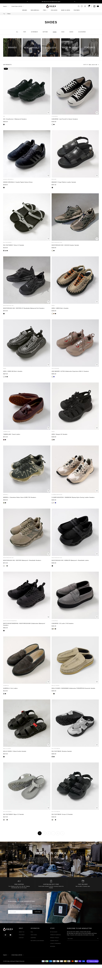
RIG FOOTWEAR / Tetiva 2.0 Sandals (13, 245)
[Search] (78, 6)
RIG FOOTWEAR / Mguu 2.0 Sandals (13, 814)
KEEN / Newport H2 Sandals (59, 434)
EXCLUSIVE (54, 10)
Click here (51, 865)
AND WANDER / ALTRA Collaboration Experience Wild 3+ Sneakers (70, 371)
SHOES (54, 31)
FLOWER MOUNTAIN (57, 494)
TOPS (24, 31)
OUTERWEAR (34, 31)
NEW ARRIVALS (35, 10)
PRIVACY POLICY (54, 937)
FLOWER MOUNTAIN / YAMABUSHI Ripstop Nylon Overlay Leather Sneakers (73, 497)
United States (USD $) (16, 6)
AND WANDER (55, 368)
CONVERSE (55, 116)
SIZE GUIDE (34, 934)
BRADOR (54, 179)
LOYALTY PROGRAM (55, 943)
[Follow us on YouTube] (98, 6)
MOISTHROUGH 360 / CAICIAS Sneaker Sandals (65, 245)
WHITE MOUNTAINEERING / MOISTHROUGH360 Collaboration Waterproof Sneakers (24, 624)
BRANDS (24, 10)
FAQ (32, 932)
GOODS (71, 31)
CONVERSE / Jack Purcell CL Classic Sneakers (65, 119)
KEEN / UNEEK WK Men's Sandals (12, 371)
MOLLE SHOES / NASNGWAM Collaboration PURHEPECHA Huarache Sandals (73, 688)
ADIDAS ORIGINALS (8, 179)
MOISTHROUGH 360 (57, 242)
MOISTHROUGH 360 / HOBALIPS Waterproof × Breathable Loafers (70, 560)
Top (4, 13)
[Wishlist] (82, 6)
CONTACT (21, 937)
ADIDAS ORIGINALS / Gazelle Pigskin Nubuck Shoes (18, 182)
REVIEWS (52, 946)
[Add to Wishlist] (48, 113)
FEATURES (77, 10)
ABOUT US (21, 932)
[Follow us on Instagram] (94, 6)
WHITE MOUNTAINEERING (10, 620)
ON (4, 116)
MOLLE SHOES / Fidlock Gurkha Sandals (14, 751)
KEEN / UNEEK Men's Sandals (60, 308)
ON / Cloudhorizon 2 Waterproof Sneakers (15, 119)
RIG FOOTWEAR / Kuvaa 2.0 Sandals (62, 814)
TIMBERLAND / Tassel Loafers (11, 434)
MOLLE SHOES (55, 685)
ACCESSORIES (82, 31)
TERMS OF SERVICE (55, 934)
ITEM (44, 10)
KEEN (53, 305)
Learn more (63, 1)
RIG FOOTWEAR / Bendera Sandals (62, 751)
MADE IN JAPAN (65, 10)
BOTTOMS (45, 31)
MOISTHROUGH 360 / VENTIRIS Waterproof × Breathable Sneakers (22, 560)
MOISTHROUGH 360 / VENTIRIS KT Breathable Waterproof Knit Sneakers (23, 308)
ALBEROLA (6, 685)
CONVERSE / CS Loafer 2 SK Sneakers (63, 623)
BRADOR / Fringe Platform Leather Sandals (64, 182)
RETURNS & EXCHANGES (37, 940)
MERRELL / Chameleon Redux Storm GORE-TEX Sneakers (19, 497)
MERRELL (5, 494)
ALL (17, 31)
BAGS (63, 31)
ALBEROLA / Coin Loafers (10, 688)
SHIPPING (33, 937)
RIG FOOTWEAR (7, 242)
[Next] (62, 833)
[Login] (85, 6)
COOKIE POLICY (54, 940)
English (5, 6)
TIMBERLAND (6, 431)
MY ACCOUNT (53, 932)
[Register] (97, 938)
